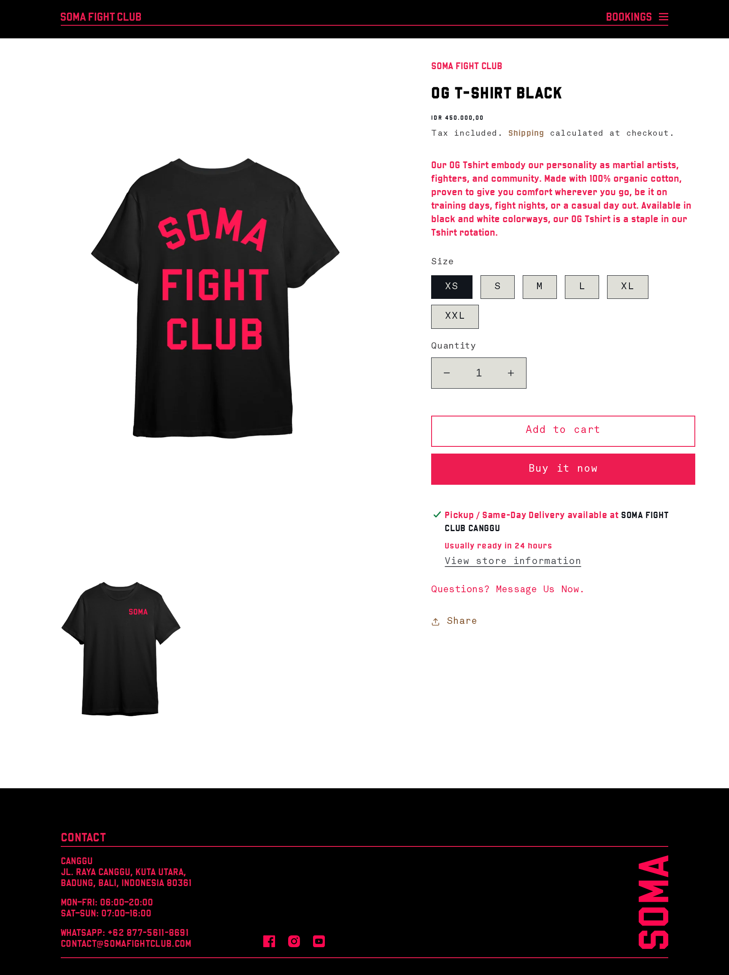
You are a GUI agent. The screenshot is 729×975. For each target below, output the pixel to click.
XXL (455, 316)
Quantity (453, 346)
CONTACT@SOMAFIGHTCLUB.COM (126, 943)
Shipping (526, 132)
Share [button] (462, 621)
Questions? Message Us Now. (508, 590)
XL (627, 286)
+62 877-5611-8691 (148, 932)
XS (451, 286)
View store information (513, 561)
